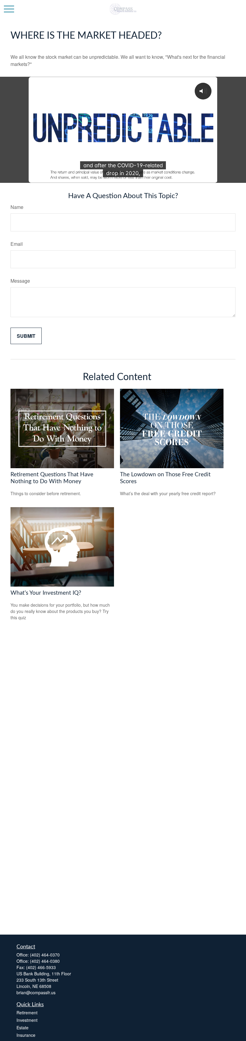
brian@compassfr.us (36, 992)
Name (16, 207)
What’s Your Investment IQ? (45, 593)
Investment (27, 1020)
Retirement (27, 1013)
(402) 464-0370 (45, 955)
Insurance (25, 1035)
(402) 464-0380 (45, 961)
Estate (22, 1028)
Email (16, 243)
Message (20, 280)
